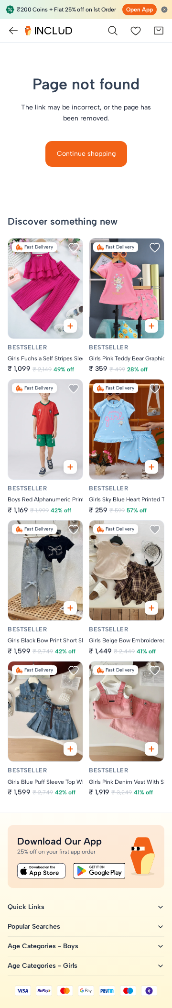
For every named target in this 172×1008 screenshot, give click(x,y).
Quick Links (26, 907)
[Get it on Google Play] (99, 870)
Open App (139, 9)
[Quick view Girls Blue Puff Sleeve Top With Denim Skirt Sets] (70, 749)
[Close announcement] (164, 9)
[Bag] (158, 30)
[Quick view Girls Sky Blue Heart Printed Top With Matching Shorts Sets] (151, 467)
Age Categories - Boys (43, 946)
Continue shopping (86, 154)
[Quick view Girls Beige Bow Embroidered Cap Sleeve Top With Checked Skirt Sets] (151, 608)
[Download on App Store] (41, 870)
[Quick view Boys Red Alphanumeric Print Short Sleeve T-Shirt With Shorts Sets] (70, 467)
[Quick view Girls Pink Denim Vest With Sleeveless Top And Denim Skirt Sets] (151, 749)
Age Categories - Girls (42, 966)
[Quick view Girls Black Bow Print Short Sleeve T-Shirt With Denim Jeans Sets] (70, 608)
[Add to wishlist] (73, 247)
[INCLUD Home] (48, 30)
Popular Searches (34, 926)
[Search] (112, 30)
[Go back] (13, 30)
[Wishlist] (135, 30)
